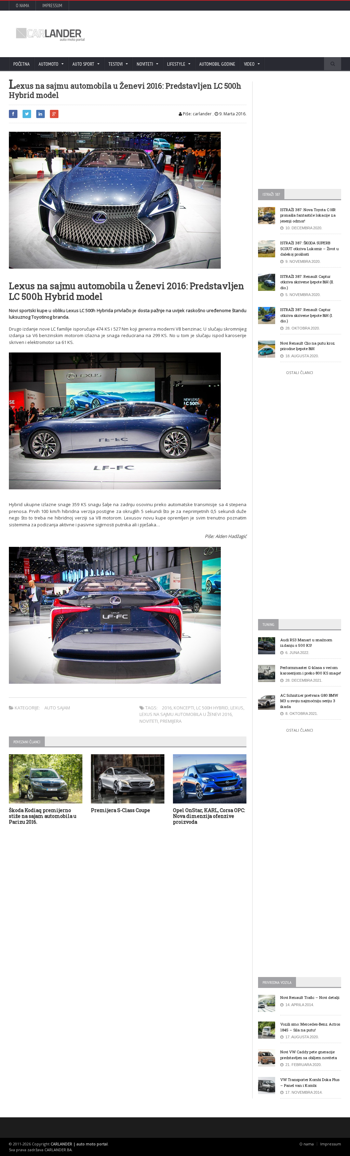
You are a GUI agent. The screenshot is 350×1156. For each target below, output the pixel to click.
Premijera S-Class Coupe (120, 810)
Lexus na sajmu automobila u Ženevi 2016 (185, 714)
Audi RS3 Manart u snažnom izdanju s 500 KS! (306, 642)
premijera (170, 721)
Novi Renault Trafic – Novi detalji (309, 997)
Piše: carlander (197, 114)
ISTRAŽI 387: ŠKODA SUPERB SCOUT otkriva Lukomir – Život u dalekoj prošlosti (309, 248)
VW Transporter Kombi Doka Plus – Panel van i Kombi (309, 1082)
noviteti (148, 721)
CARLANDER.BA (58, 1149)
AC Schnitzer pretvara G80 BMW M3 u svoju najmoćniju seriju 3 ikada (309, 701)
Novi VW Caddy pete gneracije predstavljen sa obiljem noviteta (308, 1054)
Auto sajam (57, 708)
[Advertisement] (210, 33)
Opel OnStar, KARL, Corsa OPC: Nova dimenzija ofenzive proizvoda (209, 816)
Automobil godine (217, 64)
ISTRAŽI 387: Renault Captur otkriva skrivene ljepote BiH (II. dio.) (307, 282)
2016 (167, 708)
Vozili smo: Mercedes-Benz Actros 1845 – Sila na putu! (310, 1027)
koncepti (184, 708)
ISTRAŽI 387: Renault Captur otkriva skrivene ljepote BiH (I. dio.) (306, 315)
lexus (236, 708)
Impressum (52, 6)
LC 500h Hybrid (212, 708)
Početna (21, 64)
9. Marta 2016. (232, 114)
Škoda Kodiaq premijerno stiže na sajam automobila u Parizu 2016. (42, 816)
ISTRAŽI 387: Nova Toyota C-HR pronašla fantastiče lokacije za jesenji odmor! (308, 215)
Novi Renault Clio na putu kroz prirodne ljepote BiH (307, 346)
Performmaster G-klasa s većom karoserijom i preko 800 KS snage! (310, 670)
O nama (22, 6)
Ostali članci (299, 372)
